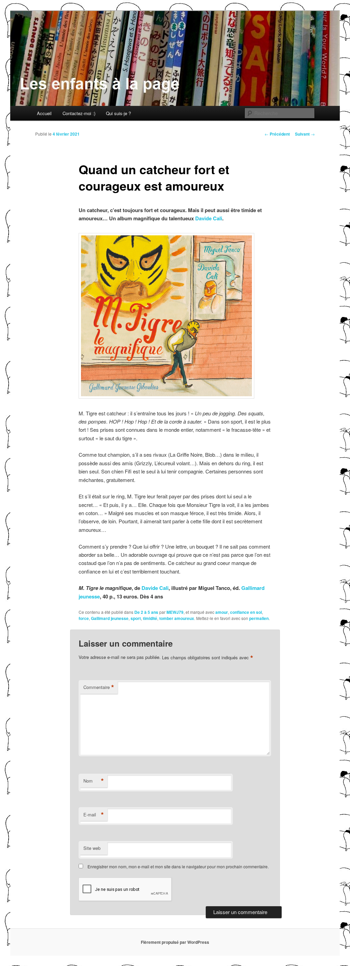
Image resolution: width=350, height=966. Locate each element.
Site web (91, 848)
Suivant (305, 134)
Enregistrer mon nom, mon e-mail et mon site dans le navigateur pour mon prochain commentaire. (178, 866)
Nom (93, 780)
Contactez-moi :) (79, 113)
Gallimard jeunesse (110, 618)
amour (221, 612)
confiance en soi (246, 612)
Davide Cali (208, 218)
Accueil (44, 113)
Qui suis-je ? (118, 113)
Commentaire (98, 687)
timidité (150, 618)
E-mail (93, 814)
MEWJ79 (175, 612)
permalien (259, 618)
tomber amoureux (176, 618)
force (84, 618)
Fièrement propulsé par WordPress (175, 942)
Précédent (277, 134)
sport (136, 618)
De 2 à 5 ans (146, 612)
